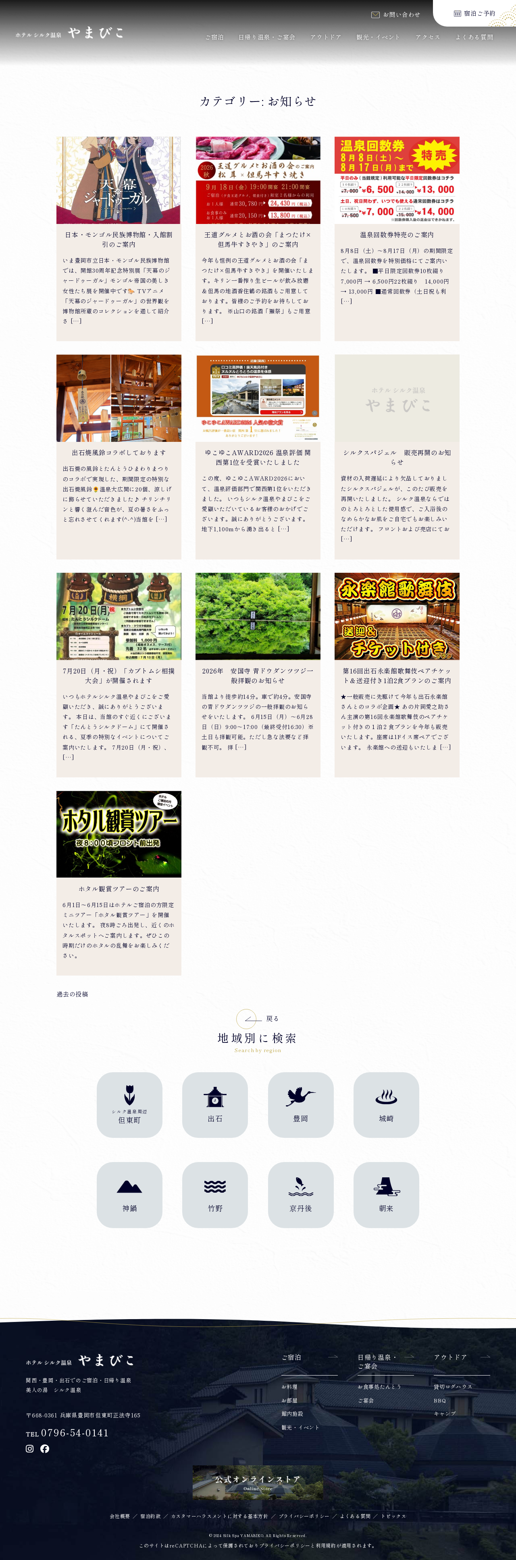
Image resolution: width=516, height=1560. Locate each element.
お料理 (289, 1387)
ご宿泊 (214, 37)
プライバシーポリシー (304, 1516)
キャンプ (445, 1414)
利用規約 (326, 1545)
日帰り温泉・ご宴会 (266, 37)
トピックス (393, 1516)
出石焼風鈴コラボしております (119, 453)
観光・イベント (378, 37)
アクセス (428, 37)
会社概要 (120, 1516)
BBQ (440, 1400)
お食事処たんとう (380, 1387)
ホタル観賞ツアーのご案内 (119, 889)
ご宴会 (366, 1400)
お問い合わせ (402, 15)
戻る (273, 1018)
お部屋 (289, 1400)
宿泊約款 (150, 1516)
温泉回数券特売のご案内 (397, 235)
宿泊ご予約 (480, 13)
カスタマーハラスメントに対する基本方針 (219, 1516)
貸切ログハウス (453, 1387)
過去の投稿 (72, 994)
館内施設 (292, 1414)
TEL (67, 1434)
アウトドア (326, 37)
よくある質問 (474, 37)
